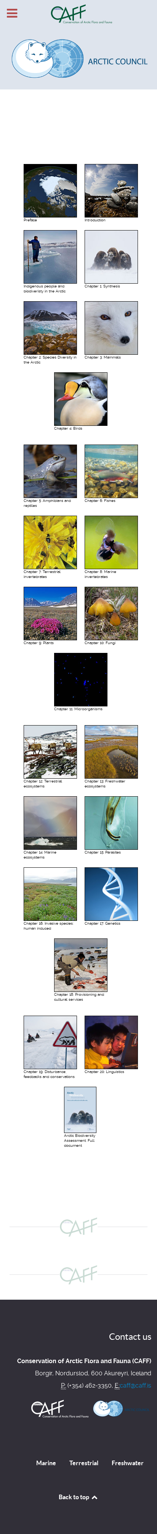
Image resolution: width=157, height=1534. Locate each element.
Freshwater (128, 1462)
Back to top (74, 1496)
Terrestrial (83, 1462)
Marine (46, 1462)
